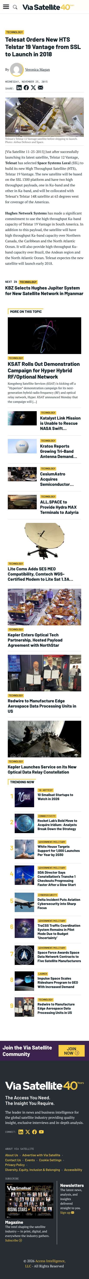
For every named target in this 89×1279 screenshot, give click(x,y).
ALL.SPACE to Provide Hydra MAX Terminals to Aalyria (59, 507)
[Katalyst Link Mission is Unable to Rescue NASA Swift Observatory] (22, 418)
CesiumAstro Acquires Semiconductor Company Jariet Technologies (55, 479)
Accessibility (73, 1170)
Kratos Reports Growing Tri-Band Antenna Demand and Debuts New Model (57, 451)
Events (30, 1160)
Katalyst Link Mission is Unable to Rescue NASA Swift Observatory (60, 423)
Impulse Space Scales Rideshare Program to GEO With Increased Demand (58, 982)
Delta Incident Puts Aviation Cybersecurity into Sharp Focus (59, 904)
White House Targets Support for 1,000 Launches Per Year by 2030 (59, 851)
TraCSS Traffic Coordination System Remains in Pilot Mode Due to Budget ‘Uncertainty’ (59, 931)
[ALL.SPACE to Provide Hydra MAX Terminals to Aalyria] (22, 502)
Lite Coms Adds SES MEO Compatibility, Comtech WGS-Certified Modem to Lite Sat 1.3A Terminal (38, 574)
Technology (14, 32)
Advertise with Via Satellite (41, 1155)
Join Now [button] (70, 1051)
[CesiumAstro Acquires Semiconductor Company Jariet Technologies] (22, 474)
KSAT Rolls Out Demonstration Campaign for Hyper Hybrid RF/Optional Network (44, 370)
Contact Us (13, 1160)
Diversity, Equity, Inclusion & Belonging (32, 1170)
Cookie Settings (50, 1160)
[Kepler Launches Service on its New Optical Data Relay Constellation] (44, 739)
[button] (6, 6)
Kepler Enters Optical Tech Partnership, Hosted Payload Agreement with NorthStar (35, 640)
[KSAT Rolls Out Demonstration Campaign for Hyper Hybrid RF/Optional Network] (44, 335)
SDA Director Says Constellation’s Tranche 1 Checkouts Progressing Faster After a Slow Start (57, 878)
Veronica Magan (37, 69)
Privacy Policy (15, 1165)
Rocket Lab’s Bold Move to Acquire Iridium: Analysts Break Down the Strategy (57, 825)
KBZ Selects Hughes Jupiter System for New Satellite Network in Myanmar (44, 290)
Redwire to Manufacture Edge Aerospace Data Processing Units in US (42, 706)
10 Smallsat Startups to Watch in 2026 (55, 797)
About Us (11, 1155)
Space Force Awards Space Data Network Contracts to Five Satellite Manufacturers (59, 956)
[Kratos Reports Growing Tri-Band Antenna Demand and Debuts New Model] (22, 446)
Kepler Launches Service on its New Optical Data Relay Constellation (42, 769)
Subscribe (12, 1240)
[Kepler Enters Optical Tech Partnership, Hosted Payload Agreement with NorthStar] (44, 607)
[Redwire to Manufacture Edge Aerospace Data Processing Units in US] (44, 673)
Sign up (65, 1213)
